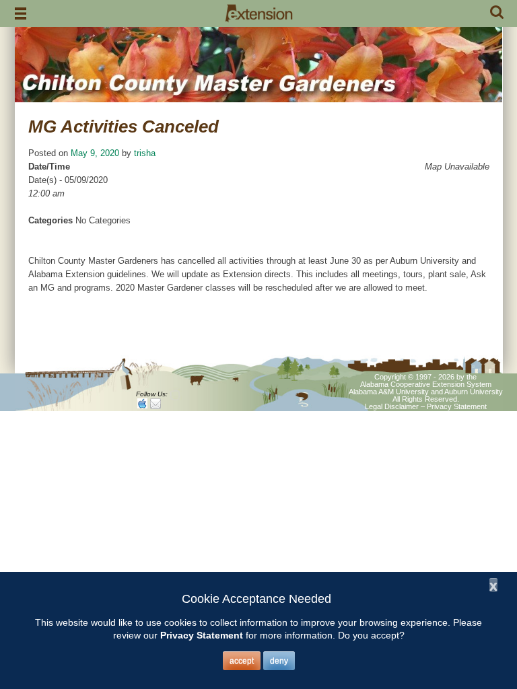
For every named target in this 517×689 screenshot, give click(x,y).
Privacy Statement (457, 406)
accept (242, 660)
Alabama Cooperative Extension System (425, 384)
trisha (145, 153)
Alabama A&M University (389, 392)
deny (279, 660)
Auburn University (473, 392)
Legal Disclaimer (392, 406)
